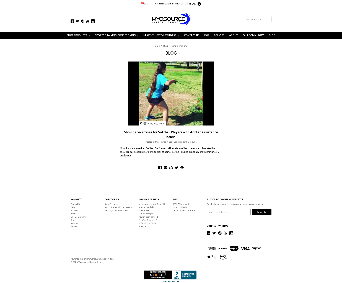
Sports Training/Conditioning (115, 35)
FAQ (206, 35)
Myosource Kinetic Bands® (152, 204)
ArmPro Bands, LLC (148, 220)
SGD (146, 3)
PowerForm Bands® (148, 216)
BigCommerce (89, 258)
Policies (219, 35)
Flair (111, 258)
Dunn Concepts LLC (148, 213)
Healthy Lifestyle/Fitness (160, 35)
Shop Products (77, 35)
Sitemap (74, 223)
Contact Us (191, 35)
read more (125, 155)
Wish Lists (180, 3)
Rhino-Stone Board (148, 223)
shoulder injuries (180, 45)
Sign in (157, 3)
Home (157, 45)
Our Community (253, 35)
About (233, 35)
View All (142, 226)
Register (168, 3)
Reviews (75, 226)
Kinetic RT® (144, 210)
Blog (272, 35)
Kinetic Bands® (146, 207)
